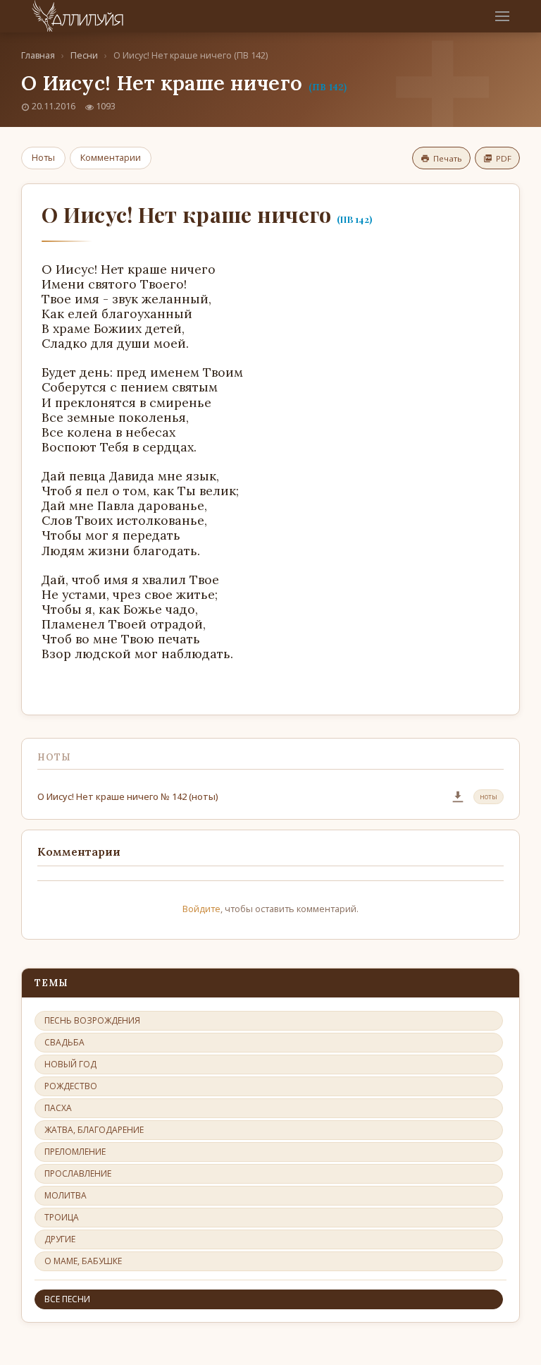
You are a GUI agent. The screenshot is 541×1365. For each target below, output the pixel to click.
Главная (38, 55)
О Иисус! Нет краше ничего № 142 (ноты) (127, 796)
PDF (503, 158)
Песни (84, 55)
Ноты (43, 157)
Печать (447, 158)
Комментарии (110, 157)
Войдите (201, 908)
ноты (488, 796)
